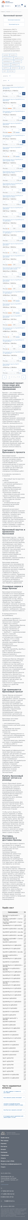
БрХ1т (5, 71)
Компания (4, 1152)
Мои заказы (4, 1140)
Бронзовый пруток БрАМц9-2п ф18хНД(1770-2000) (13, 184)
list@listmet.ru (9, 1201)
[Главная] (7, 2)
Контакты (4, 1146)
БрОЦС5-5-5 (15, 67)
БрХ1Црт (11, 71)
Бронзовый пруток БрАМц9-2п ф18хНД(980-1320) (13, 160)
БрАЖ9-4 (13, 55)
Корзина (3, 1143)
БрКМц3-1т (15, 64)
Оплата (3, 1158)
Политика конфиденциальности (11, 1164)
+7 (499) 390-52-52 (7, 1194)
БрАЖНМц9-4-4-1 (8, 61)
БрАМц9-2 (18, 61)
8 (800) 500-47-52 (7, 1197)
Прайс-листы (5, 1137)
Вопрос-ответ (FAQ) (7, 1161)
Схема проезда (4, 1184)
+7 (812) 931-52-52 (7, 1191)
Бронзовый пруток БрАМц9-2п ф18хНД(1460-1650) (13, 172)
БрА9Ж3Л (5, 55)
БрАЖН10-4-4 (18, 58)
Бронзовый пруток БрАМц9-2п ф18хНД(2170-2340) (13, 196)
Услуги (3, 1167)
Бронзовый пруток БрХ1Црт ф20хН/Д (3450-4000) (12, 268)
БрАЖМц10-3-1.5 (7, 58)
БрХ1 (22, 67)
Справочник (5, 1155)
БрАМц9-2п (6, 64)
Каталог (3, 1149)
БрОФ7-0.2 (6, 67)
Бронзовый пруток (14, 24)
